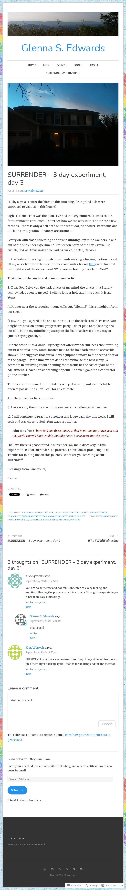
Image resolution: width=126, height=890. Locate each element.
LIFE (46, 65)
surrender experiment (56, 520)
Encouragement (31, 516)
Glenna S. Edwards (63, 48)
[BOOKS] (66, 869)
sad (26, 520)
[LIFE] (52, 869)
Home (11, 520)
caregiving (81, 512)
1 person (42, 602)
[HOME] (44, 869)
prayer (19, 520)
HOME (32, 65)
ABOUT (93, 65)
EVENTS (61, 65)
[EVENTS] (59, 869)
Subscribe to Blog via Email (30, 759)
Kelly (92, 264)
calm (58, 512)
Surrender (36, 520)
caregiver (67, 512)
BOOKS (78, 65)
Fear (44, 516)
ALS (23, 512)
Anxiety (38, 512)
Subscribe (17, 790)
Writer (81, 516)
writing (75, 520)
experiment (102, 516)
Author (49, 512)
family (113, 516)
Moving (52, 516)
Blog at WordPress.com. (63, 875)
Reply (29, 607)
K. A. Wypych (35, 647)
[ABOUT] (73, 869)
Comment (107, 723)
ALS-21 (29, 512)
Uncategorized (67, 516)
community (14, 516)
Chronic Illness (98, 512)
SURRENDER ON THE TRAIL (63, 72)
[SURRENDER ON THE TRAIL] (81, 869)
